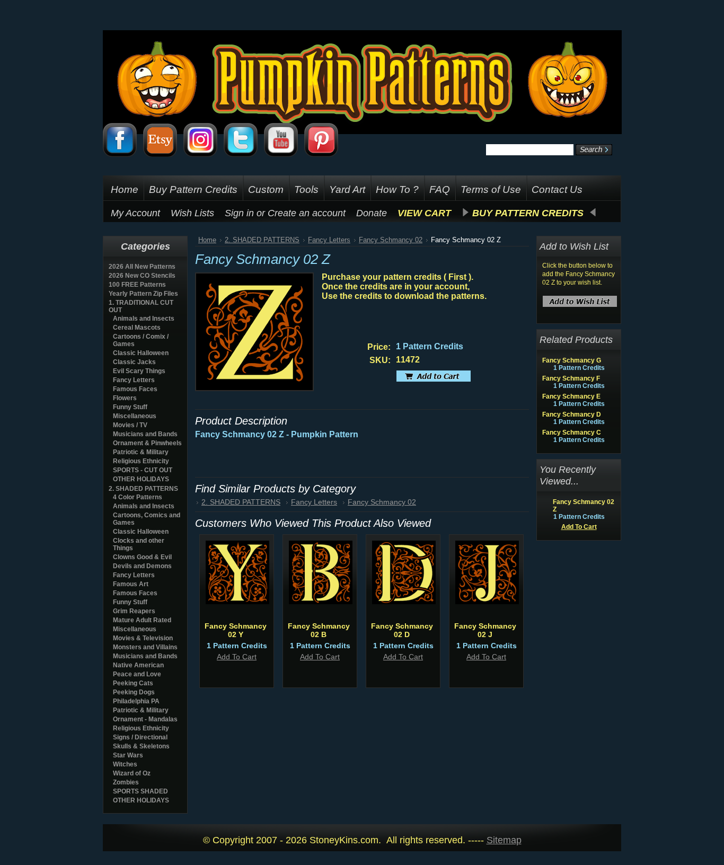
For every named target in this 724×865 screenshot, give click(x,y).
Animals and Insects (143, 318)
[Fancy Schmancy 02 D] (404, 601)
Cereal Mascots (137, 327)
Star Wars (128, 755)
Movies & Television (143, 638)
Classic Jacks (134, 362)
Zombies (126, 782)
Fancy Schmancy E (571, 396)
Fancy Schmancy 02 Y (236, 630)
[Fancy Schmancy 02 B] (320, 601)
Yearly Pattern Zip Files (143, 293)
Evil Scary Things (139, 371)
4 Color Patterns (137, 497)
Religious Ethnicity (141, 461)
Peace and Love (137, 674)
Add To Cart (237, 656)
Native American (138, 665)
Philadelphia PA (136, 701)
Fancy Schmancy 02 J (485, 630)
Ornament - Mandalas (145, 719)
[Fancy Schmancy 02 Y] (237, 601)
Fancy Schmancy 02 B (319, 630)
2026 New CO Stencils (142, 275)
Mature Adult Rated (142, 620)
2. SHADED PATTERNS (143, 488)
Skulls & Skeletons (141, 746)
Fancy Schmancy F (571, 378)
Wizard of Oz (132, 773)
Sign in (239, 213)
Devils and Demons (142, 566)
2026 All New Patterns (142, 266)
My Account (135, 213)
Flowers (125, 398)
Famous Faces (135, 389)
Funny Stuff (130, 407)
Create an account (307, 213)
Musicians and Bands (145, 434)
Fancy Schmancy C (571, 432)
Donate (371, 213)
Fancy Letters (134, 380)
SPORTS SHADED (140, 791)
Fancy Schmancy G (571, 360)
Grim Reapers (134, 611)
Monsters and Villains (145, 647)
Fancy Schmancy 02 (390, 240)
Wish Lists (192, 213)
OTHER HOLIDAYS (141, 479)
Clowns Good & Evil (142, 557)
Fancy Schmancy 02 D (402, 630)
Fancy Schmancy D (571, 414)
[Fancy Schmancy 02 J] (487, 601)
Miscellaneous (134, 416)
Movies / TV (130, 425)
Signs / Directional (140, 737)
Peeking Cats (133, 683)
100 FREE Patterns (137, 284)
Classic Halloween (141, 353)
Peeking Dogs (134, 692)
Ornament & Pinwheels (147, 443)
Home (207, 240)
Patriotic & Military (141, 452)
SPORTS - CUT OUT (142, 470)
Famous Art (130, 584)
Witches (125, 764)
